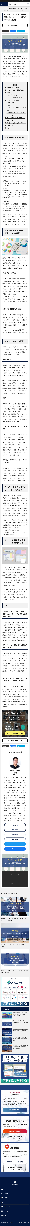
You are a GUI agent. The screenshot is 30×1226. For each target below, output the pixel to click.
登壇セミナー (15, 834)
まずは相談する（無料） (15, 1131)
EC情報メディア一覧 (13, 8)
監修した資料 (15, 839)
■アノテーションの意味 (12, 87)
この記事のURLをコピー (16, 25)
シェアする (6, 31)
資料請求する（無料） (15, 1110)
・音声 (8, 105)
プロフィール (15, 825)
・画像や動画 (10, 103)
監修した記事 (15, 830)
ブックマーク (21, 31)
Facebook (15, 849)
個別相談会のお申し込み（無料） (15, 1162)
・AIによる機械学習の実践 (14, 98)
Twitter (15, 844)
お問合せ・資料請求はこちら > (15, 733)
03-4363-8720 (16, 1136)
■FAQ (7, 128)
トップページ (5, 8)
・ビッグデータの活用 (13, 95)
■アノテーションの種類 (12, 100)
